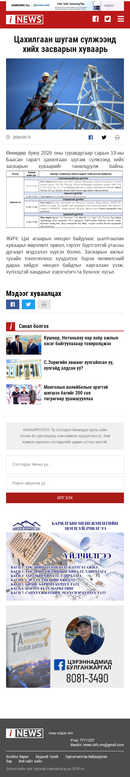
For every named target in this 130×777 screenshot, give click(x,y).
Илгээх (65, 498)
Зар (9, 761)
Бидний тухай (47, 756)
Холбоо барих (17, 756)
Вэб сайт (26, 761)
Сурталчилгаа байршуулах (86, 756)
